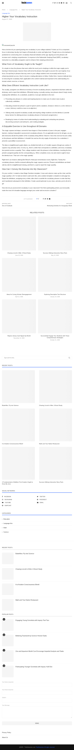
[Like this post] (40, 199)
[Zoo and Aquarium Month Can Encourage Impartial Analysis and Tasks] (8, 656)
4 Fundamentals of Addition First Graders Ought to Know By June (17, 483)
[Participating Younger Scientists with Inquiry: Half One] (8, 671)
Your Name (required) (7, 682)
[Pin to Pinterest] (47, 199)
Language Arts (13, 9)
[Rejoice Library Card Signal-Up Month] (19, 316)
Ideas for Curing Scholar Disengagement (19, 294)
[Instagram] (57, 3)
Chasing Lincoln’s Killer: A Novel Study (19, 253)
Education (6, 519)
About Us (5, 737)
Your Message (6, 705)
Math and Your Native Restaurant (49, 443)
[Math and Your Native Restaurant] (55, 425)
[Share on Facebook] (43, 199)
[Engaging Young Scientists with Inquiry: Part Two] (8, 625)
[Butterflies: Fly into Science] (18, 386)
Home (3, 9)
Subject (4, 697)
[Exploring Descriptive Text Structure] (55, 275)
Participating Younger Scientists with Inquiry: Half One (34, 667)
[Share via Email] (49, 199)
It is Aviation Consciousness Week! (12, 443)
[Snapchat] (63, 3)
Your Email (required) (7, 689)
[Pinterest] (59, 3)
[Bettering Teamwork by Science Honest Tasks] (8, 640)
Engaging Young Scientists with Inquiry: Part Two (32, 620)
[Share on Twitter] (45, 199)
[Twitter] (55, 3)
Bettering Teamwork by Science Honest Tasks (31, 636)
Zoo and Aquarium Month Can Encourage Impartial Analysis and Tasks (40, 651)
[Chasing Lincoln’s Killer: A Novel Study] (19, 233)
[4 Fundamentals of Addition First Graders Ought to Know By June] (18, 463)
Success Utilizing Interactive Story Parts (55, 253)
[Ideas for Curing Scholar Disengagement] (19, 275)
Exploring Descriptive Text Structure (55, 294)
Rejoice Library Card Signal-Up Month (19, 336)
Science (6, 532)
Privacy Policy (6, 732)
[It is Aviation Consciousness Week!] (18, 425)
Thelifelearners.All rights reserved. (45, 747)
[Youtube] (61, 3)
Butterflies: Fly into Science (10, 405)
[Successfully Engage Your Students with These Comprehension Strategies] (55, 316)
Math (5, 527)
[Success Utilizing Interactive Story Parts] (55, 233)
